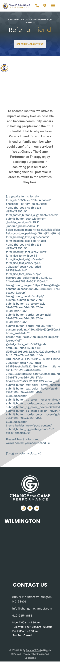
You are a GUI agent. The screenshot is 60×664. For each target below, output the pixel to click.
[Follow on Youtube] (30, 508)
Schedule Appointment (30, 44)
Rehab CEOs (33, 650)
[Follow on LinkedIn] (36, 508)
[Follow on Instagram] (23, 508)
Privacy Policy (29, 654)
